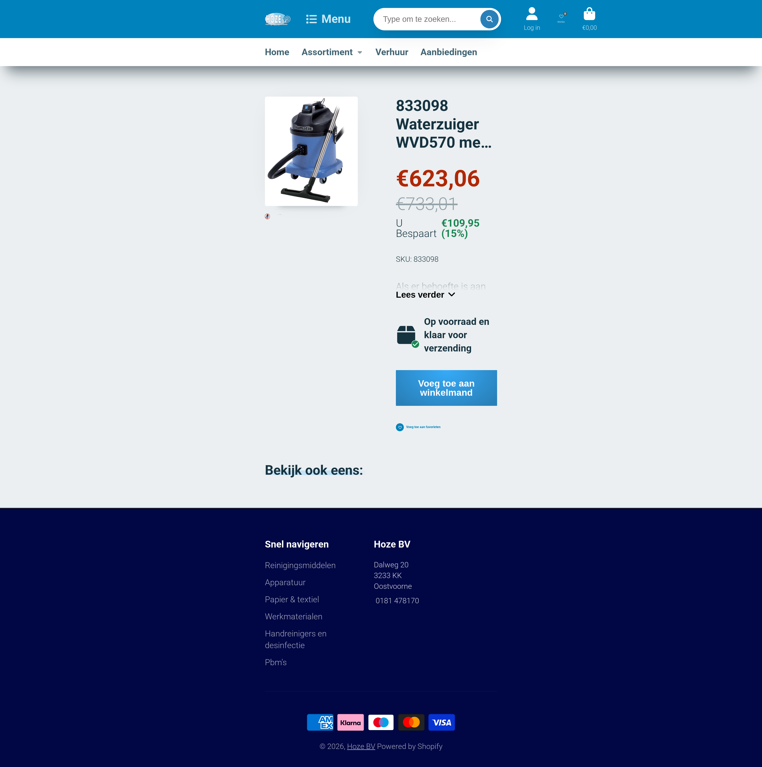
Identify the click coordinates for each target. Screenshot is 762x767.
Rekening (532, 19)
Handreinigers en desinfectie (296, 639)
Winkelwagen (589, 19)
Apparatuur (285, 582)
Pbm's (276, 662)
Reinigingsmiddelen (300, 565)
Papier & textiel (292, 599)
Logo (278, 19)
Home (277, 52)
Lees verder (420, 294)
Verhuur (391, 52)
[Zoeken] (489, 19)
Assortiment (327, 52)
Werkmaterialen (293, 616)
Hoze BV (361, 746)
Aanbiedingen (448, 52)
